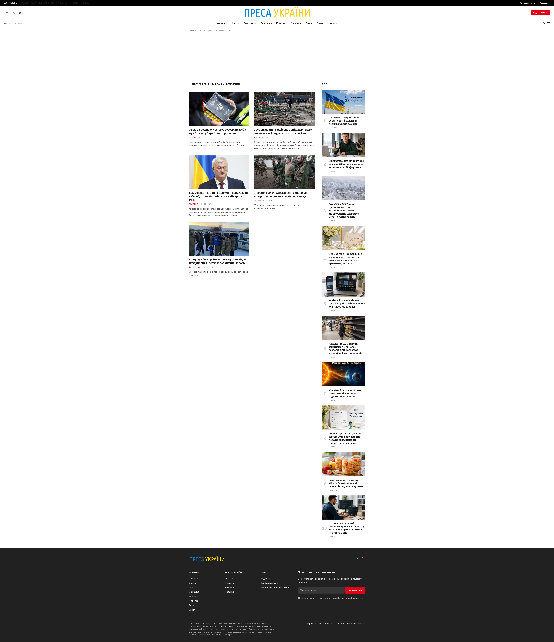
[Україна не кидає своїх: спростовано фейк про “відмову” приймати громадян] (219, 109)
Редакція (544, 3)
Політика (248, 23)
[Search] (544, 23)
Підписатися (540, 13)
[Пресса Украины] (277, 13)
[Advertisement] (277, 56)
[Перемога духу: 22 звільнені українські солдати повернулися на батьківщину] (284, 172)
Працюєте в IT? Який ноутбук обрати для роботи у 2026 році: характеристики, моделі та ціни (346, 528)
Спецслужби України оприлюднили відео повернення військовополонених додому (217, 261)
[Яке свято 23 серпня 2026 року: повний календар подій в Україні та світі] (343, 102)
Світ (234, 23)
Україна (221, 23)
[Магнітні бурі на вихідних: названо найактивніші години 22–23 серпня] (343, 374)
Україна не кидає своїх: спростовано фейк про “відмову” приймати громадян (217, 131)
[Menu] (548, 23)
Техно (308, 23)
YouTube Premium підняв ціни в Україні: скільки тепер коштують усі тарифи (347, 303)
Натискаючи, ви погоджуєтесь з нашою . (331, 598)
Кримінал (281, 23)
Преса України (227, 626)
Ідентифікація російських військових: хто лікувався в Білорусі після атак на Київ (283, 131)
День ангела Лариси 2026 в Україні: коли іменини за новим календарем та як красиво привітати (345, 258)
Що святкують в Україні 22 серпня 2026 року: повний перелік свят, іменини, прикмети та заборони (345, 438)
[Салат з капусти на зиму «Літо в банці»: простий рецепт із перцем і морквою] (343, 464)
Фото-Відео (195, 267)
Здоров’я (296, 23)
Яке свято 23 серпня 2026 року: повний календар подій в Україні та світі (344, 120)
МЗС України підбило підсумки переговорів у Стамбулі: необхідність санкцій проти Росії (218, 196)
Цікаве (331, 23)
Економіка (266, 23)
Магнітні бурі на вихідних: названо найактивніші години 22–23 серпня (345, 393)
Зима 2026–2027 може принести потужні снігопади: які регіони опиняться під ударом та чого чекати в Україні (344, 210)
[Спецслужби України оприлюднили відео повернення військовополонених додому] (219, 239)
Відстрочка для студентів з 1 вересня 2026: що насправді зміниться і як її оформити (57, 3)
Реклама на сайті (528, 3)
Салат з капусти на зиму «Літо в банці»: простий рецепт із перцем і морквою (346, 483)
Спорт (319, 23)
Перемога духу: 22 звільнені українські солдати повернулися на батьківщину (281, 194)
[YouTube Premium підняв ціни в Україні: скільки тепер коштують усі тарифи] (343, 284)
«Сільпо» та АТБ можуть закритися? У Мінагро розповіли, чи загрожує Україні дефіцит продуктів (345, 348)
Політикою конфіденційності (350, 598)
